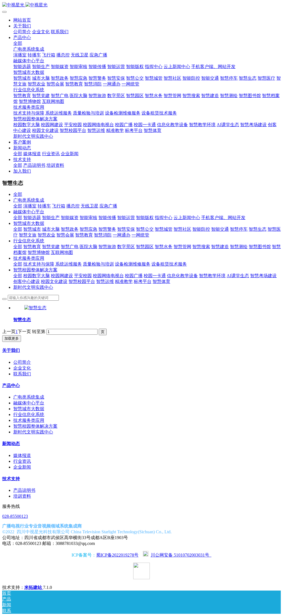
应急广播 (108, 206)
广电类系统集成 (28, 200)
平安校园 (83, 275)
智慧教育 (84, 235)
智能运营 (126, 217)
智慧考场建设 (263, 275)
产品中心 (11, 385)
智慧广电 (69, 246)
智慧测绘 (239, 246)
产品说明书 (24, 490)
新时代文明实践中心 (33, 287)
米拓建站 (33, 587)
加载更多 (11, 338)
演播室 (29, 206)
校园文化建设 (54, 281)
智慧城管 (163, 229)
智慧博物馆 (39, 252)
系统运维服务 (68, 264)
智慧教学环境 (212, 275)
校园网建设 (62, 275)
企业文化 (22, 368)
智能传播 (107, 217)
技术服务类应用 (28, 258)
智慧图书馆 (260, 246)
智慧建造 (220, 246)
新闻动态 (11, 443)
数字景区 (126, 246)
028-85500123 (15, 516)
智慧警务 (107, 229)
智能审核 (88, 217)
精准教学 (124, 281)
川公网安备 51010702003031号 (181, 555)
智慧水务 (163, 246)
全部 (17, 43)
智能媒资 (69, 217)
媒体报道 (22, 455)
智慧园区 (145, 246)
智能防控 (201, 229)
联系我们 (22, 373)
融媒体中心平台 (28, 211)
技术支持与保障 (38, 264)
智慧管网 (182, 246)
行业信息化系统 (28, 240)
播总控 (73, 206)
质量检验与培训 (98, 264)
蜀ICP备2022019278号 (117, 555)
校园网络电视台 (108, 275)
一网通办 (121, 235)
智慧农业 (46, 235)
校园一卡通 (155, 275)
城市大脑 (51, 229)
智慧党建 (51, 246)
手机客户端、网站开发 (223, 217)
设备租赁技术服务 (169, 264)
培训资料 (22, 496)
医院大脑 (88, 246)
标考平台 (142, 281)
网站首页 (22, 20)
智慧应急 (88, 229)
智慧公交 (145, 229)
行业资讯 (22, 461)
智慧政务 (69, 229)
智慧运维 (105, 281)
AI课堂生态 (238, 275)
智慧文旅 (27, 235)
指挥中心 (163, 217)
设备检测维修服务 (132, 264)
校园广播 (134, 275)
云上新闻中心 (187, 217)
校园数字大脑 (36, 275)
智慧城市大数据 (28, 223)
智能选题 (32, 217)
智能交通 (220, 229)
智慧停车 (239, 229)
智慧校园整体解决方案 (35, 269)
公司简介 (22, 362)
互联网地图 (62, 252)
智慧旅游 (107, 246)
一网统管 (140, 235)
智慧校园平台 (82, 281)
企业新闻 (22, 467)
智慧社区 (182, 229)
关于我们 (11, 350)
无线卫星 (89, 206)
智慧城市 (32, 229)
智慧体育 (161, 281)
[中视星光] (141, 5)
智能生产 (51, 217)
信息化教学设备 (182, 275)
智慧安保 (126, 229)
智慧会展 (65, 235)
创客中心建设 (26, 281)
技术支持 (11, 478)
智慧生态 (257, 229)
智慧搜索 (201, 246)
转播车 (44, 206)
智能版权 (145, 217)
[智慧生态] (35, 307)
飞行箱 (58, 206)
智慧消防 (103, 235)
